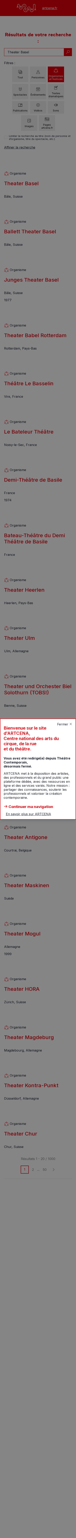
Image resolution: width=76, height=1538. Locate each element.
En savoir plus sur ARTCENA (28, 814)
